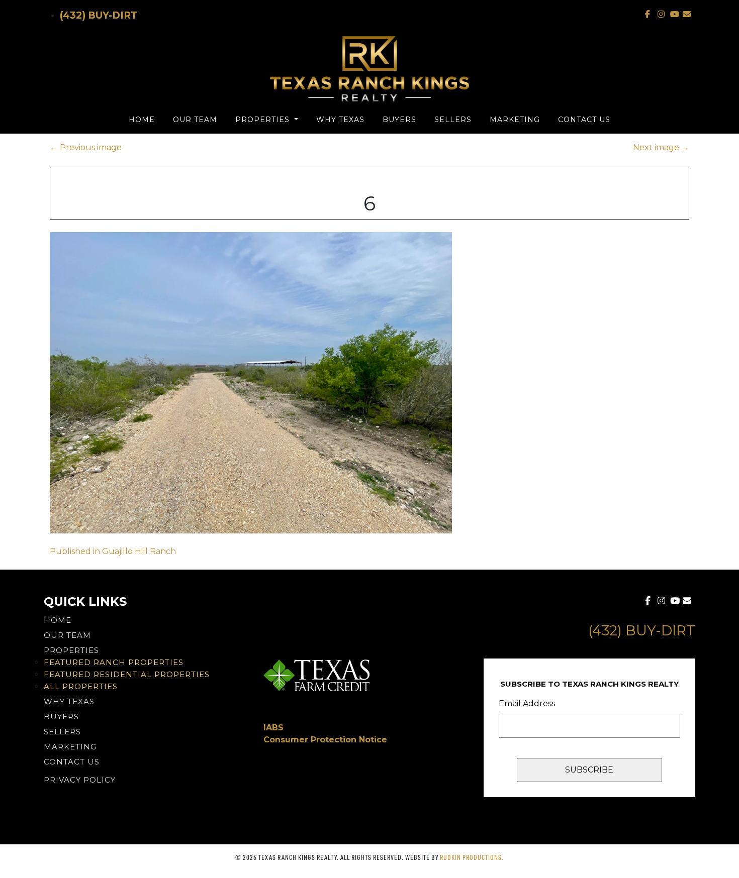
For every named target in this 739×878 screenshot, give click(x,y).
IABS (273, 727)
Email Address (527, 703)
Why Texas (340, 119)
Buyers (399, 119)
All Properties (81, 686)
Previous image (86, 147)
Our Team (195, 119)
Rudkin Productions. (472, 857)
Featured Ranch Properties (113, 662)
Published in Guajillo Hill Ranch (113, 551)
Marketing (515, 119)
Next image (661, 147)
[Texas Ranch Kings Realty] (369, 68)
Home (142, 119)
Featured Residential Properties (127, 674)
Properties (263, 119)
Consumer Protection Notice (325, 739)
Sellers (453, 119)
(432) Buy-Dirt (99, 15)
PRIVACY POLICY (80, 780)
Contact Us (584, 119)
